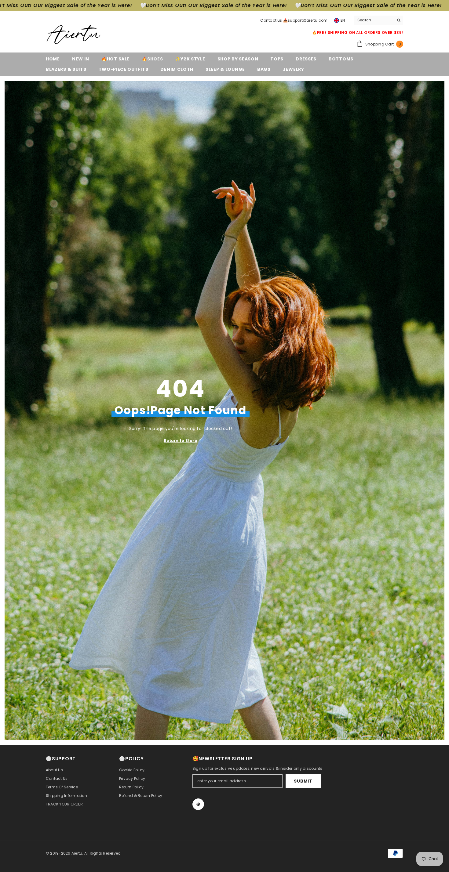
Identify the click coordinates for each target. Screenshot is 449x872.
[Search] (378, 20)
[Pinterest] (198, 804)
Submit (303, 781)
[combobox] (374, 20)
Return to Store (180, 440)
